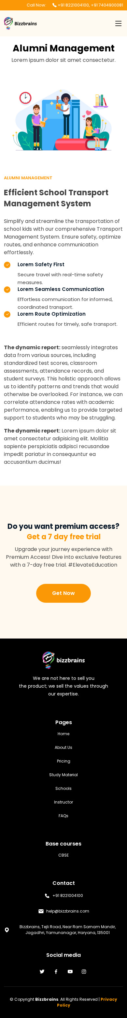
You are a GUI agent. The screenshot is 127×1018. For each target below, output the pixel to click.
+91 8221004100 (73, 5)
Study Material (63, 775)
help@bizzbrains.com (67, 911)
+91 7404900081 (107, 5)
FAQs (63, 816)
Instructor (63, 802)
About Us (63, 748)
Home (63, 734)
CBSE (63, 855)
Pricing (63, 761)
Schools (63, 789)
